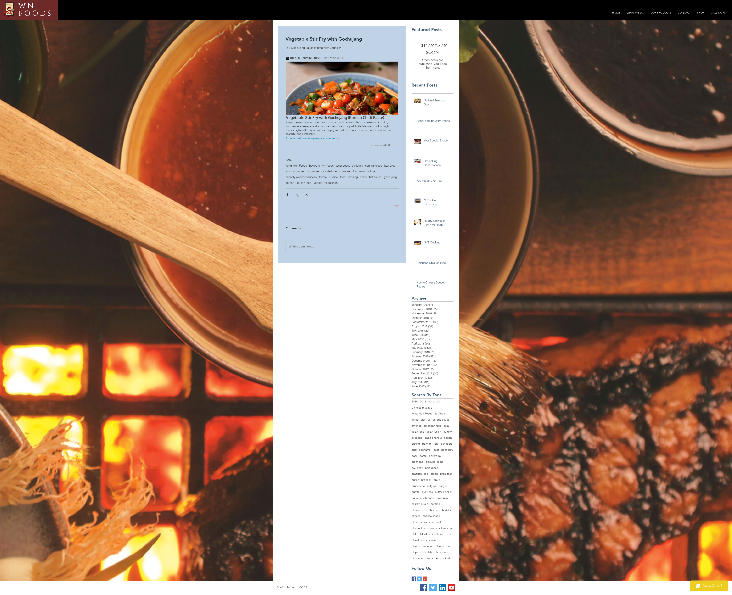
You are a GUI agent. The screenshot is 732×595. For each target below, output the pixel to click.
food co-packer (295, 171)
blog (440, 461)
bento (423, 456)
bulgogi (431, 486)
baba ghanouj (433, 437)
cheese (416, 516)
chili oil (423, 534)
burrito (416, 492)
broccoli (426, 480)
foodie (323, 177)
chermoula (435, 522)
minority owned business (301, 177)
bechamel (425, 449)
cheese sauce (431, 516)
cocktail (445, 558)
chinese (431, 540)
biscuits (430, 461)
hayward (314, 165)
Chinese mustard (422, 407)
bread (434, 473)
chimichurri (436, 534)
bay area (389, 165)
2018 (415, 401)
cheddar (446, 510)
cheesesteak (419, 522)
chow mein (441, 552)
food (343, 177)
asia (446, 425)
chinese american (422, 546)
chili (414, 534)
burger (443, 486)
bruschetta (418, 486)
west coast (343, 165)
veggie (318, 183)
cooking (353, 177)
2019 (423, 401)
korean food (303, 183)
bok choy (417, 468)
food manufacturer (364, 171)
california (357, 165)
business (427, 492)
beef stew (447, 449)
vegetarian (331, 183)
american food (432, 425)
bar (436, 443)
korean (290, 183)
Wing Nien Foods (296, 165)
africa (415, 419)
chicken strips (444, 528)
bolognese (431, 468)
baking (416, 443)
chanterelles (419, 510)
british (415, 480)
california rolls (420, 504)
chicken (429, 528)
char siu (433, 510)
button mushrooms (423, 498)
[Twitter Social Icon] (433, 587)
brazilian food (420, 473)
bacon (448, 437)
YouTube (440, 413)
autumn (448, 431)
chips (415, 552)
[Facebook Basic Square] (414, 579)
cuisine (333, 177)
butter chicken (444, 492)
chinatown (418, 540)
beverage (435, 456)
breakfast (446, 473)
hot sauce (375, 177)
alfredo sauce (441, 419)
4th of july (434, 401)
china (448, 534)
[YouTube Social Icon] (451, 587)
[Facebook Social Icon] (423, 587)
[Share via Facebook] (287, 195)
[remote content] (342, 101)
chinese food (443, 546)
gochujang (390, 177)
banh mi (427, 443)
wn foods (328, 165)
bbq (414, 449)
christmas (417, 558)
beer (414, 456)
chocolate (427, 552)
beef (436, 449)
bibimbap (417, 461)
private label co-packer (336, 171)
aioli (423, 419)
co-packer (313, 171)
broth (436, 480)
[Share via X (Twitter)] (297, 195)
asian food (418, 431)
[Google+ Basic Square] (425, 579)
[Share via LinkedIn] (306, 195)
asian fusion (434, 431)
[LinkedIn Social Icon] (442, 587)
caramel (436, 504)
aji (429, 419)
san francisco (373, 165)
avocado (417, 437)
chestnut (417, 528)
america (416, 425)
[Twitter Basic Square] (419, 579)
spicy (363, 177)
